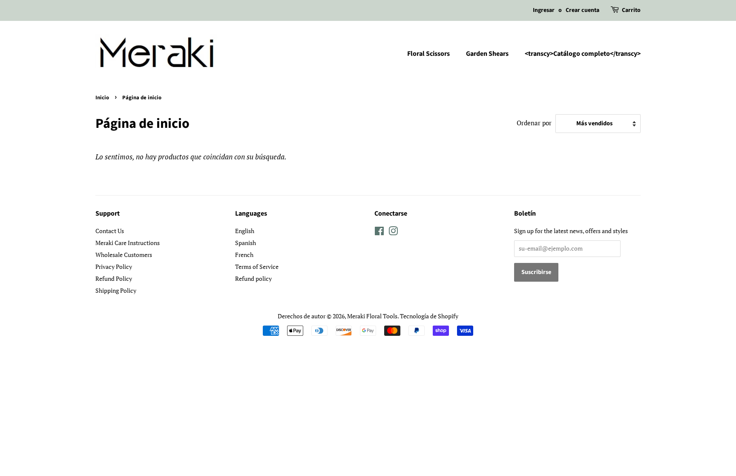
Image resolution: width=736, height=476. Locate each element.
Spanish (245, 243)
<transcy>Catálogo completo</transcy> (583, 53)
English (244, 231)
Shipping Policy (115, 290)
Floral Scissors (428, 53)
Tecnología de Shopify (429, 316)
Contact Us (109, 231)
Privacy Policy (113, 267)
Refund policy (253, 278)
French (244, 255)
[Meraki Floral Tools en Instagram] (393, 232)
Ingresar (544, 10)
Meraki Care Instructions (127, 243)
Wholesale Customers (123, 255)
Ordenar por (534, 122)
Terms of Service (257, 267)
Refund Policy (113, 278)
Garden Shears (487, 53)
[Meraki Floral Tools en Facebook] (379, 232)
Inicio (102, 97)
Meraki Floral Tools (372, 316)
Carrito (631, 10)
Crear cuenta (582, 10)
